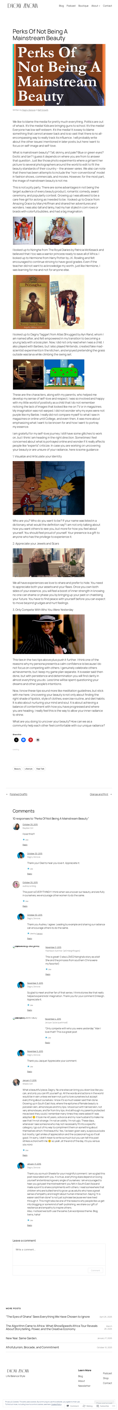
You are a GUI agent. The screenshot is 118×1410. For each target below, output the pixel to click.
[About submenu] (99, 5)
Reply (25, 844)
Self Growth (43, 110)
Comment (95, 1270)
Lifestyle (28, 768)
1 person (39, 933)
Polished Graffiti (18, 794)
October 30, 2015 (30, 824)
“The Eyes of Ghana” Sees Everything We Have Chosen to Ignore (48, 1316)
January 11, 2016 (30, 1080)
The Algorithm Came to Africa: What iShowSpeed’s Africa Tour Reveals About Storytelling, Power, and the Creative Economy (51, 1327)
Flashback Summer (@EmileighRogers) (62, 950)
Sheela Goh (28, 1083)
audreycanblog (29, 886)
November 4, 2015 (53, 1018)
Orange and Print (99, 794)
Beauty (17, 768)
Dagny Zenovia (28, 110)
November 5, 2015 (35, 1051)
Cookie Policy (56, 1404)
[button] (23, 230)
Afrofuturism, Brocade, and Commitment (32, 1347)
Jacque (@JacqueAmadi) (56, 1022)
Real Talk (40, 768)
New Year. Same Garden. (21, 1338)
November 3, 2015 (53, 947)
